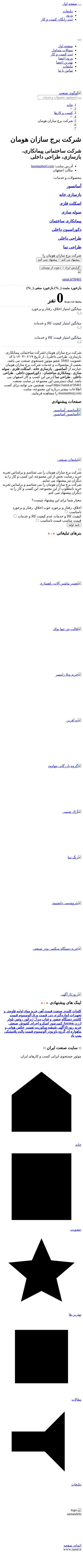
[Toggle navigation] (79, 5)
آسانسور (59, 410)
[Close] (79, 39)
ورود (69, 15)
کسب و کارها (63, 113)
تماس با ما (65, 70)
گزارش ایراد (72, 267)
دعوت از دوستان (51, 267)
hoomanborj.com (42, 166)
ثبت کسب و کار (62, 54)
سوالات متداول (62, 50)
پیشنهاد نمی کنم (47, 259)
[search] (79, 98)
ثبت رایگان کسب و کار (57, 19)
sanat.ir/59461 (71, 279)
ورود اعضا (65, 58)
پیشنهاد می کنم (71, 259)
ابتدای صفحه (72, 1545)
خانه (70, 105)
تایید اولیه (74, 524)
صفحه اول (65, 46)
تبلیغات (68, 11)
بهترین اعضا (64, 62)
